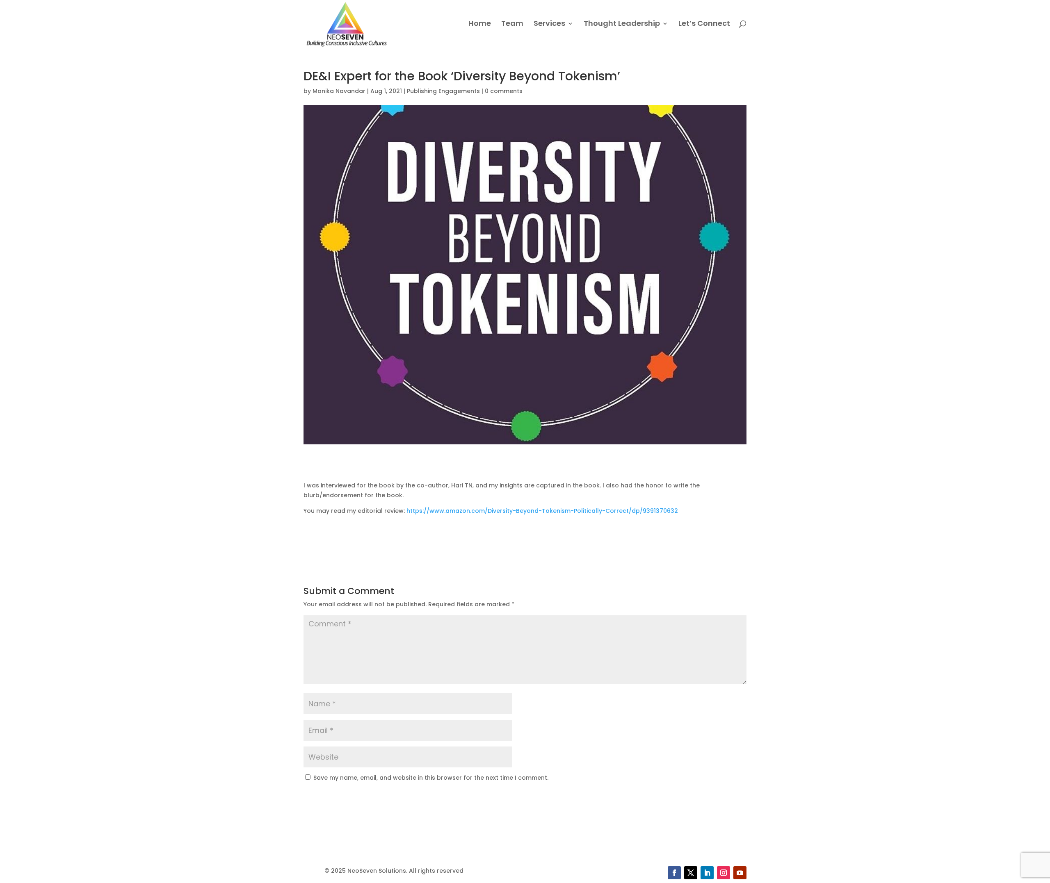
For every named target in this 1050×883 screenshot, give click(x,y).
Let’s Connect (704, 24)
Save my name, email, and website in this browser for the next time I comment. (430, 778)
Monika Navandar (339, 91)
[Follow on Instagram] (723, 872)
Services (549, 24)
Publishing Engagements (443, 91)
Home (479, 24)
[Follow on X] (690, 872)
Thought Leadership (622, 24)
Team (512, 24)
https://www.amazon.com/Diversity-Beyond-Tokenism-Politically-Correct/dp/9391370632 (542, 511)
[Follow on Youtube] (739, 872)
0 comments (504, 91)
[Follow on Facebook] (674, 872)
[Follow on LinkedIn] (707, 872)
